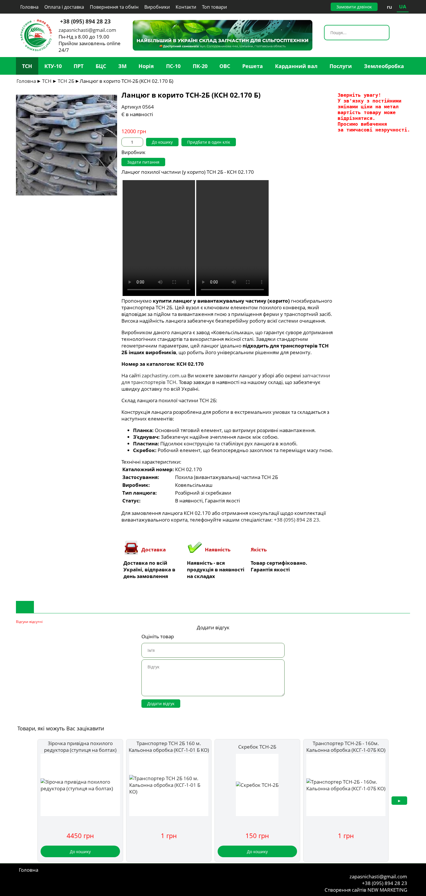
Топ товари (214, 7)
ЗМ (122, 66)
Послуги (340, 66)
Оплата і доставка (64, 7)
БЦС (101, 66)
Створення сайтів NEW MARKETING (366, 889)
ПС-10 (173, 66)
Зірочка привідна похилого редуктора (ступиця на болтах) (80, 746)
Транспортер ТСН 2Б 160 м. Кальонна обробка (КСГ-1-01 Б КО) (169, 746)
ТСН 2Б (66, 81)
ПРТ (78, 66)
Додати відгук (160, 703)
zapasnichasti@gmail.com (87, 30)
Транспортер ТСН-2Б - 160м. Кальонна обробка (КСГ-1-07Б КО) (345, 746)
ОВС (224, 66)
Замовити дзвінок (354, 7)
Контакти (186, 7)
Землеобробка (384, 66)
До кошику (162, 142)
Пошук (384, 33)
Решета (252, 66)
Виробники (157, 7)
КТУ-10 (53, 66)
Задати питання (143, 162)
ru (389, 6)
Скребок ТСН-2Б (257, 746)
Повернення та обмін (114, 7)
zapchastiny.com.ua (164, 375)
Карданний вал (296, 66)
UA (402, 6)
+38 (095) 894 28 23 (85, 21)
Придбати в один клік (208, 142)
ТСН (27, 66)
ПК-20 (200, 66)
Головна (29, 7)
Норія (146, 66)
